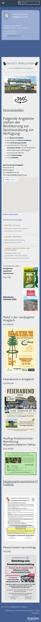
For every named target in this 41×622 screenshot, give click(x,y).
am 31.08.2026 (8, 448)
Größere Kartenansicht (10, 214)
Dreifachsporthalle (18, 143)
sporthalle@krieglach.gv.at (17, 175)
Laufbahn (15, 157)
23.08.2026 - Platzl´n (12, 225)
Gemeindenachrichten (11, 266)
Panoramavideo (13, 110)
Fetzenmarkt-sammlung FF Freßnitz (20, 482)
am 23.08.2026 (8, 324)
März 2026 (7, 277)
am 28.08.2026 (8, 383)
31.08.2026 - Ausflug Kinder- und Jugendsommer (16, 249)
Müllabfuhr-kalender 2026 (9, 298)
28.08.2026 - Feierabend (12, 237)
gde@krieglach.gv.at (14, 36)
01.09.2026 (7, 551)
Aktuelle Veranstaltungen (12, 220)
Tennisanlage (16, 155)
